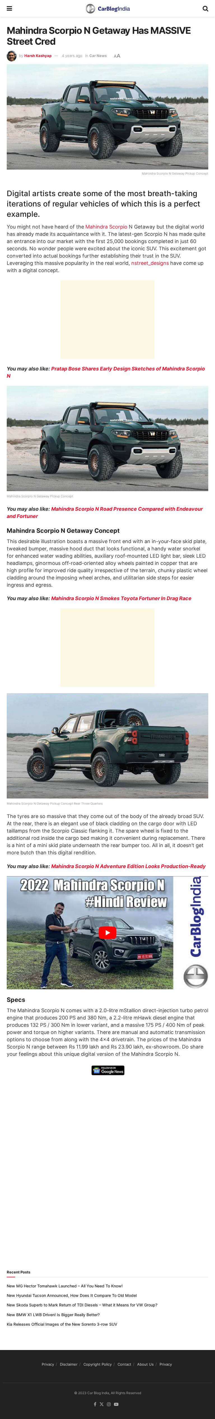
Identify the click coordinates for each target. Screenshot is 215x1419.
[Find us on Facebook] (95, 1404)
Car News (98, 55)
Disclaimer (69, 1364)
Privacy (48, 1364)
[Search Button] (205, 8)
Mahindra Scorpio (106, 227)
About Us (145, 1364)
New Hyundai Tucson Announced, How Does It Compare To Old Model (72, 1295)
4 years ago (72, 55)
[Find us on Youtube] (116, 1404)
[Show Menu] (9, 8)
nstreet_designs (150, 263)
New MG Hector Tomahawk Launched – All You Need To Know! (65, 1285)
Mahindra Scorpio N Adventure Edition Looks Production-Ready (128, 866)
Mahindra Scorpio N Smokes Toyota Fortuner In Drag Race (121, 598)
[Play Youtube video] (107, 932)
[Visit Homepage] (107, 8)
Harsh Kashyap (38, 55)
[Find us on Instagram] (109, 1404)
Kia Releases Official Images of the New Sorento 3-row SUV (62, 1324)
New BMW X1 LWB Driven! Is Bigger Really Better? (53, 1314)
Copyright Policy (97, 1364)
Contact (124, 1364)
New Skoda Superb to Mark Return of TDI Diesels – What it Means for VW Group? (82, 1304)
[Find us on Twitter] (101, 1404)
